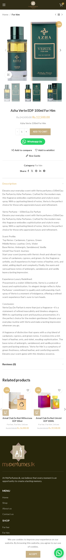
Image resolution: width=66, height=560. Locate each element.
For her (10, 424)
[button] (5, 412)
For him (16, 14)
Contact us (8, 514)
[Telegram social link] (44, 171)
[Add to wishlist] (28, 390)
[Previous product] (55, 14)
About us (7, 508)
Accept (33, 554)
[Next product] (62, 14)
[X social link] (32, 171)
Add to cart (40, 131)
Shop (5, 502)
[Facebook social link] (28, 171)
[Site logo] (33, 4)
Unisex (25, 424)
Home (5, 14)
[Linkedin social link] (40, 171)
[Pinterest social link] (36, 171)
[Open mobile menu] (4, 5)
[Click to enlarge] (8, 75)
